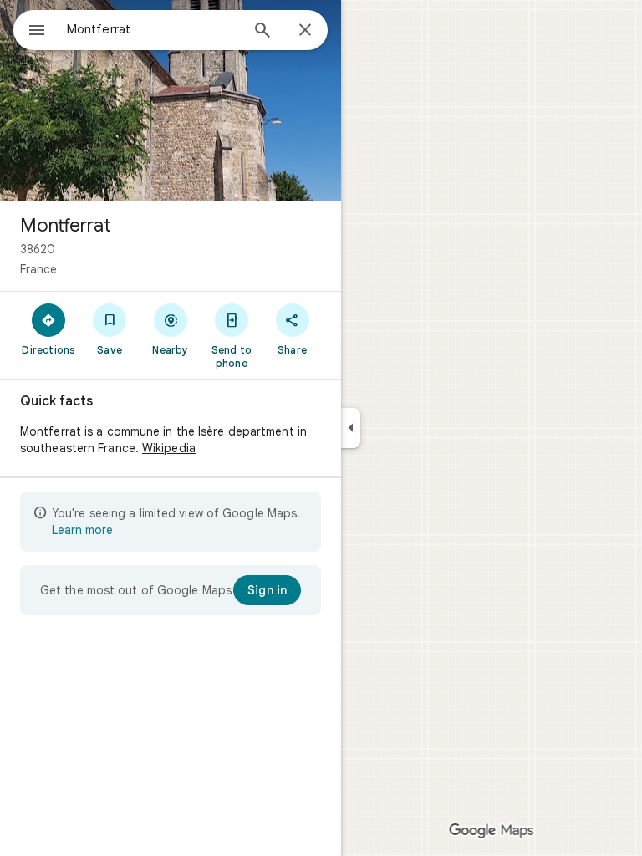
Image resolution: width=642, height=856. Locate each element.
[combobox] (153, 29)
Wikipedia (169, 448)
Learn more (82, 530)
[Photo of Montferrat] (170, 100)
